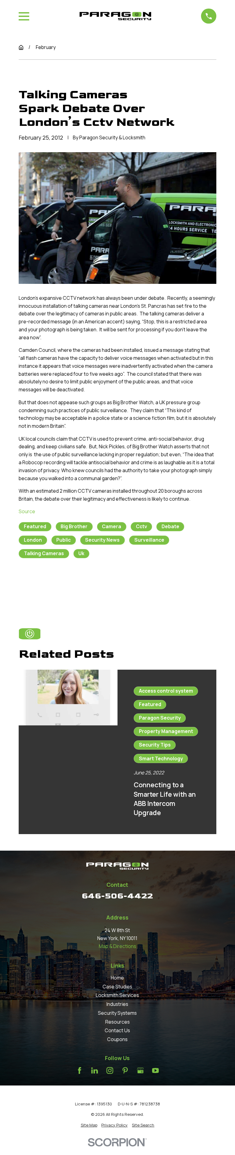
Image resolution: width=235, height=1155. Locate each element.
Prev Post (50, 582)
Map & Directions (117, 946)
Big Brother (74, 526)
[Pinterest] (125, 1070)
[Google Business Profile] (140, 1070)
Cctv (141, 526)
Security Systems (117, 1013)
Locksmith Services (117, 995)
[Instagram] (109, 1070)
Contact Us (117, 1030)
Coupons (117, 1039)
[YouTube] (155, 1070)
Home (117, 977)
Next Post (94, 582)
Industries (117, 1004)
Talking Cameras (44, 553)
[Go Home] (21, 47)
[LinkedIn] (94, 1070)
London (33, 539)
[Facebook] (79, 1070)
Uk (81, 553)
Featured (35, 526)
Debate (170, 526)
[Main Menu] (24, 16)
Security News (102, 539)
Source (27, 511)
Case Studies (117, 986)
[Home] (115, 16)
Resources (117, 1021)
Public (63, 539)
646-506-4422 (117, 896)
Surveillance (149, 539)
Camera (111, 526)
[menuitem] (89, 1125)
